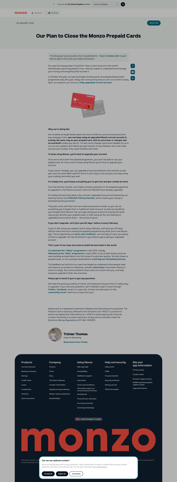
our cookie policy (100, 467)
